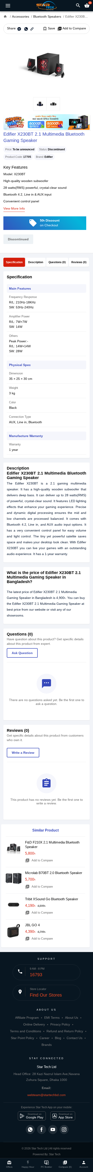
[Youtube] (52, 1129)
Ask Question (22, 653)
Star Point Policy (22, 1038)
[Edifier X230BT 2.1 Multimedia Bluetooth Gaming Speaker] (46, 65)
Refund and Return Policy (64, 1031)
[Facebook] (41, 1129)
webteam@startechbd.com (46, 1095)
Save (49, 28)
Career (44, 1038)
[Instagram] (64, 1129)
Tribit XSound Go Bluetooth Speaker (51, 899)
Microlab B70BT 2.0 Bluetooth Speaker (53, 873)
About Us (71, 1017)
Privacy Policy (60, 1024)
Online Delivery (34, 1024)
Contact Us (74, 1038)
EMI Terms (52, 1017)
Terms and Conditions (25, 1031)
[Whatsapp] (30, 1129)
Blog (58, 1038)
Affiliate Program (27, 1017)
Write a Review (23, 752)
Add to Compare (71, 28)
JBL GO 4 (32, 925)
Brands (47, 1045)
